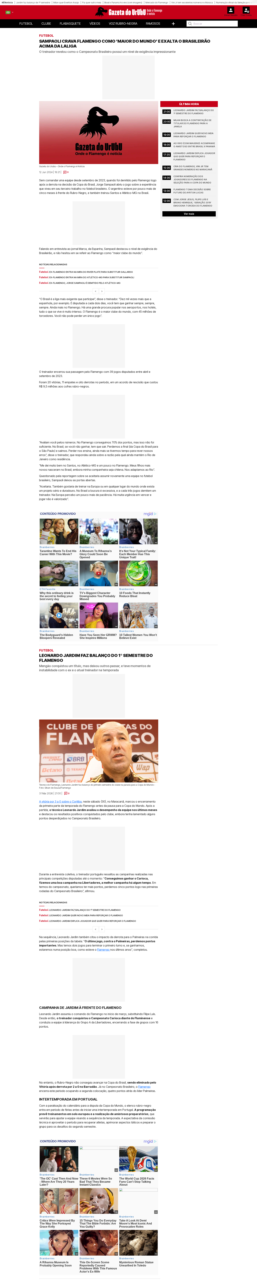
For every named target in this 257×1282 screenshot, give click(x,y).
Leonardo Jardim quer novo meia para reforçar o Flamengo (193, 135)
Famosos (153, 23)
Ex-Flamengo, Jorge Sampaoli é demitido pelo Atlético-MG (84, 283)
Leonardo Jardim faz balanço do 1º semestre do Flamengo (193, 112)
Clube (46, 23)
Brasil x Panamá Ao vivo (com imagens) (123, 2)
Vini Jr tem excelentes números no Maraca (192, 2)
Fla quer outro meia (91, 2)
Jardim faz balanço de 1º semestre (33, 2)
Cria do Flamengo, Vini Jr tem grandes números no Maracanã (192, 168)
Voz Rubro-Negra (123, 23)
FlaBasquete (70, 23)
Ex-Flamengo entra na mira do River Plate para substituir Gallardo (91, 271)
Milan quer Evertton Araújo (66, 2)
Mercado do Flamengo (156, 2)
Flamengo (103, 949)
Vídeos (95, 23)
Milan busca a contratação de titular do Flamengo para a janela (192, 123)
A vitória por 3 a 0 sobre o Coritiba (60, 801)
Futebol (26, 23)
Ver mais (189, 213)
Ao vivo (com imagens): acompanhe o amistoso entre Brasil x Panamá (194, 145)
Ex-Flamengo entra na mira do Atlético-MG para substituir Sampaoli (91, 277)
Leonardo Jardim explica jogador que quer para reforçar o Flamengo (194, 156)
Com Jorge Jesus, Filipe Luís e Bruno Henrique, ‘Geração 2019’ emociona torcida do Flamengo (192, 202)
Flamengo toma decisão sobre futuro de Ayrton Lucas (192, 191)
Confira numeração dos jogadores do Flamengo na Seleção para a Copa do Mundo (192, 179)
